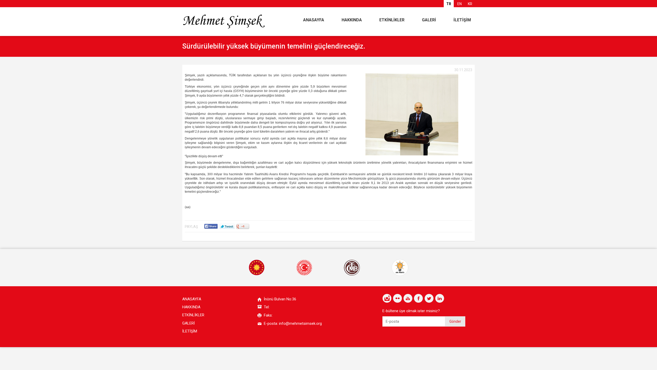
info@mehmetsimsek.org (300, 323)
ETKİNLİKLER (391, 19)
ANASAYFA (313, 19)
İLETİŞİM (462, 19)
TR (448, 4)
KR (470, 4)
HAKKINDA (352, 19)
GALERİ (429, 19)
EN (459, 4)
